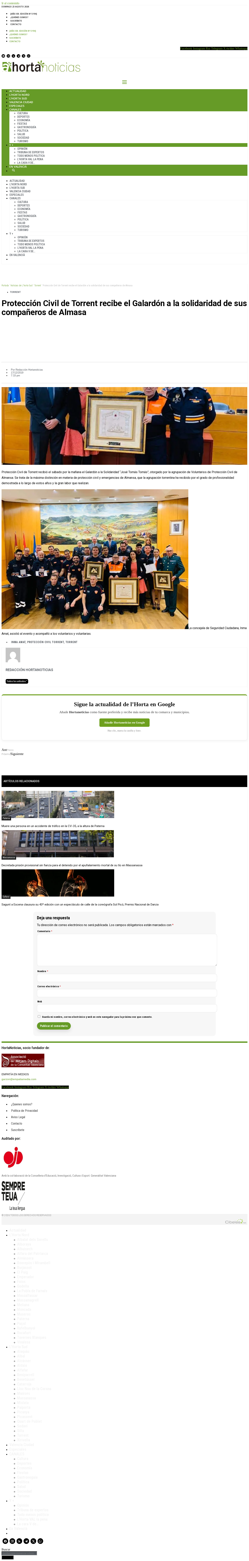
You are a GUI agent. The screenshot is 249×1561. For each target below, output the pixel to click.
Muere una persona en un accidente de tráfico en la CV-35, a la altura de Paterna (53, 826)
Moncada (24, 1309)
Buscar (13, 170)
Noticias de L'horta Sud (21, 285)
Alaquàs (23, 1351)
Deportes (23, 116)
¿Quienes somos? (19, 17)
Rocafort (24, 1332)
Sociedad (23, 137)
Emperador (25, 1277)
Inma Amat (18, 642)
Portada (5, 285)
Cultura (22, 113)
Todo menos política (31, 155)
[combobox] (19, 1553)
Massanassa (9, 857)
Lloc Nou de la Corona (34, 1388)
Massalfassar (27, 1295)
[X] (23, 56)
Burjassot (24, 1267)
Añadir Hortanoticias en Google (124, 722)
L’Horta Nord (19, 95)
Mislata (23, 1402)
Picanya (23, 1412)
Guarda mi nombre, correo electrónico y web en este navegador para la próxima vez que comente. (97, 1016)
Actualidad (17, 91)
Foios (21, 1281)
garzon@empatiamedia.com (19, 1079)
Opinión (22, 148)
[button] (124, 326)
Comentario (44, 931)
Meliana (23, 1304)
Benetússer (26, 1379)
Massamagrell (28, 1300)
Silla (20, 1430)
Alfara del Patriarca (32, 1253)
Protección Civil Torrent (45, 642)
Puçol (21, 1323)
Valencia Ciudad (21, 102)
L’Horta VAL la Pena (30, 159)
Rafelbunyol (26, 1328)
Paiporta (23, 1407)
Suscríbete (16, 20)
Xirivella (23, 1440)
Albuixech (24, 1249)
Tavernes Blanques (31, 1337)
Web (39, 1001)
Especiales (16, 106)
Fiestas (22, 123)
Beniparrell (25, 1374)
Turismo (22, 141)
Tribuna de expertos (30, 152)
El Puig (22, 1272)
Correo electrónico (49, 986)
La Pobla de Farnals (32, 1290)
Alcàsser (24, 1360)
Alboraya (24, 1244)
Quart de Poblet (29, 1421)
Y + (11, 145)
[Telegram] (18, 56)
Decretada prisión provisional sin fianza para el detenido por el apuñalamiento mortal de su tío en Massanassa (72, 865)
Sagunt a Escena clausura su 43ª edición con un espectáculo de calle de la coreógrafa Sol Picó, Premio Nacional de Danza (80, 904)
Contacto (15, 24)
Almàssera (25, 1258)
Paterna (6, 818)
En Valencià (18, 166)
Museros (24, 1314)
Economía (23, 120)
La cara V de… (26, 162)
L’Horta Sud (18, 98)
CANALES (16, 1454)
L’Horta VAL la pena (32, 1519)
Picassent (24, 1416)
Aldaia (22, 1365)
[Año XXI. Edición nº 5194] (23, 13)
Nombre (42, 971)
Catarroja (24, 1384)
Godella (23, 1286)
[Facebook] (3, 56)
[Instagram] (8, 56)
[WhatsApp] (28, 56)
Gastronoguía (26, 127)
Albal (21, 1356)
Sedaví (22, 1426)
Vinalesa (23, 1342)
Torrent (37, 285)
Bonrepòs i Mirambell (33, 1263)
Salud (21, 134)
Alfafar (22, 1370)
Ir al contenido (10, 3)
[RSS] (13, 56)
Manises (23, 1393)
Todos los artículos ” (17, 681)
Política (22, 130)
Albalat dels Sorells (32, 1239)
